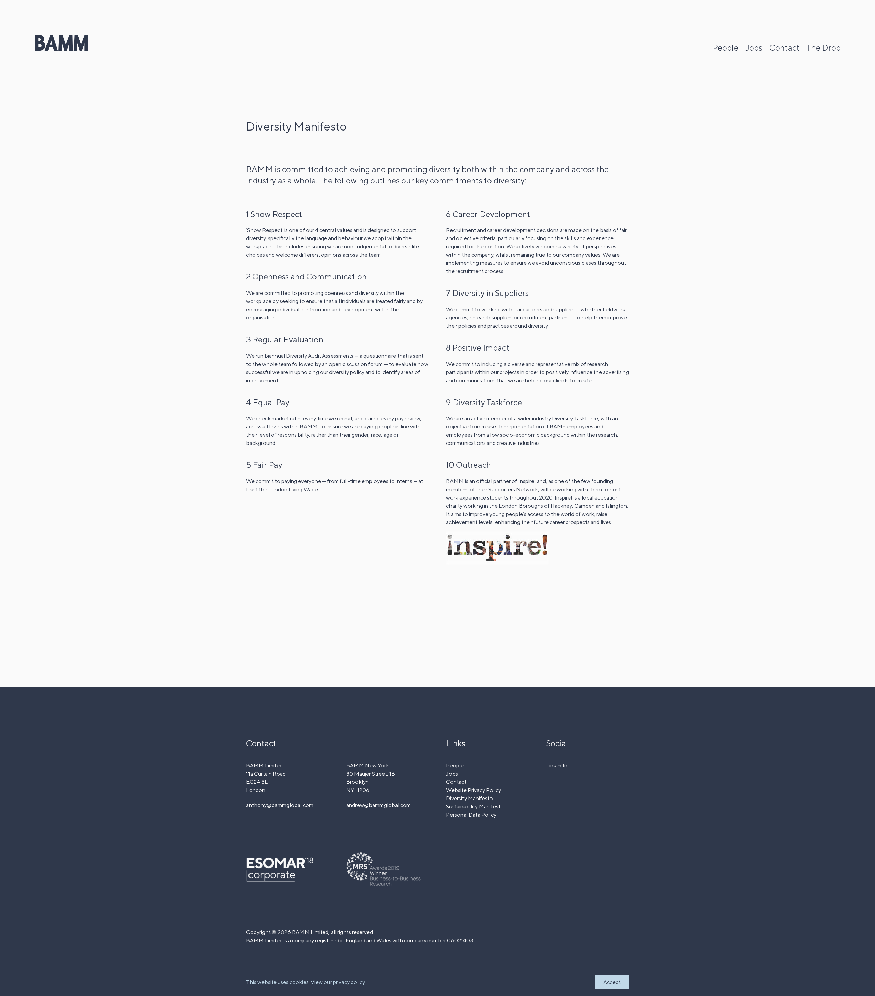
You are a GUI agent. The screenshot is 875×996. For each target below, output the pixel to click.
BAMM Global (61, 42)
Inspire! (527, 481)
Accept (612, 982)
